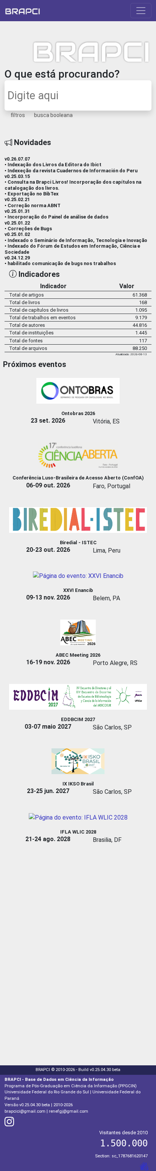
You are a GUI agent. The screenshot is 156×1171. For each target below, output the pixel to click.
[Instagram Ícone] (9, 1123)
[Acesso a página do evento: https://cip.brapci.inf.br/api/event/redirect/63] (78, 817)
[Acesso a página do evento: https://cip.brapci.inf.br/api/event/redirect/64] (77, 761)
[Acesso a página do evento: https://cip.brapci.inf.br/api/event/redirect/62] (78, 696)
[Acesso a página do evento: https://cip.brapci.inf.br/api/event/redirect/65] (78, 390)
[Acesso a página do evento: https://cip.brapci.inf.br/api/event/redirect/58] (78, 519)
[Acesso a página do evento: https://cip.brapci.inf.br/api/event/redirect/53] (78, 575)
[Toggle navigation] (140, 10)
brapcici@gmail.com (25, 1111)
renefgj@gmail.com (68, 1111)
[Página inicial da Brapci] (23, 10)
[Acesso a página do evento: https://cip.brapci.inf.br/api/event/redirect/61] (78, 631)
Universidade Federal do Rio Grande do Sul (47, 1092)
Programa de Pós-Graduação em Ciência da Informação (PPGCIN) (71, 1086)
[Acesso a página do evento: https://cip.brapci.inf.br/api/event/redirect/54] (77, 455)
